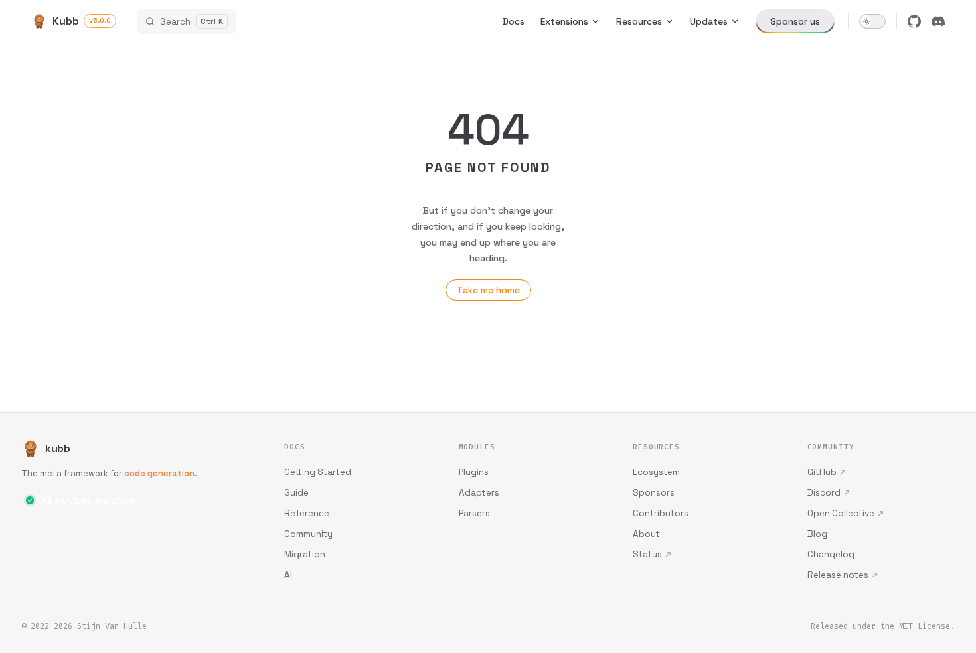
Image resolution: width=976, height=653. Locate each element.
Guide (296, 492)
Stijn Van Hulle (112, 626)
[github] (914, 21)
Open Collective (840, 513)
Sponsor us (795, 21)
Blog (817, 534)
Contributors (661, 513)
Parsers (474, 513)
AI (288, 575)
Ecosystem (656, 472)
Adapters (479, 492)
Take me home (488, 290)
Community (308, 534)
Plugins (474, 472)
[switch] (872, 21)
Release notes (837, 575)
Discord (824, 492)
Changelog (830, 554)
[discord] (938, 21)
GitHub (822, 472)
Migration (304, 554)
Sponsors (654, 492)
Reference (306, 513)
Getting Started (317, 472)
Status (647, 554)
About (646, 534)
